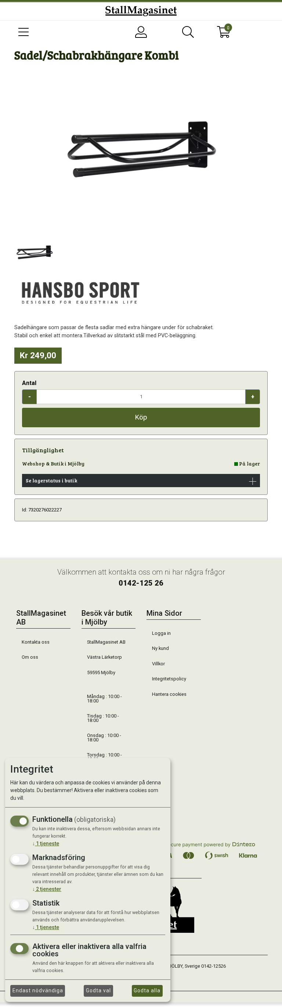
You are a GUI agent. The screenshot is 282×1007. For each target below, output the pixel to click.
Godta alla (147, 990)
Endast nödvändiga (37, 990)
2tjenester (46, 889)
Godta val (98, 990)
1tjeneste (45, 843)
